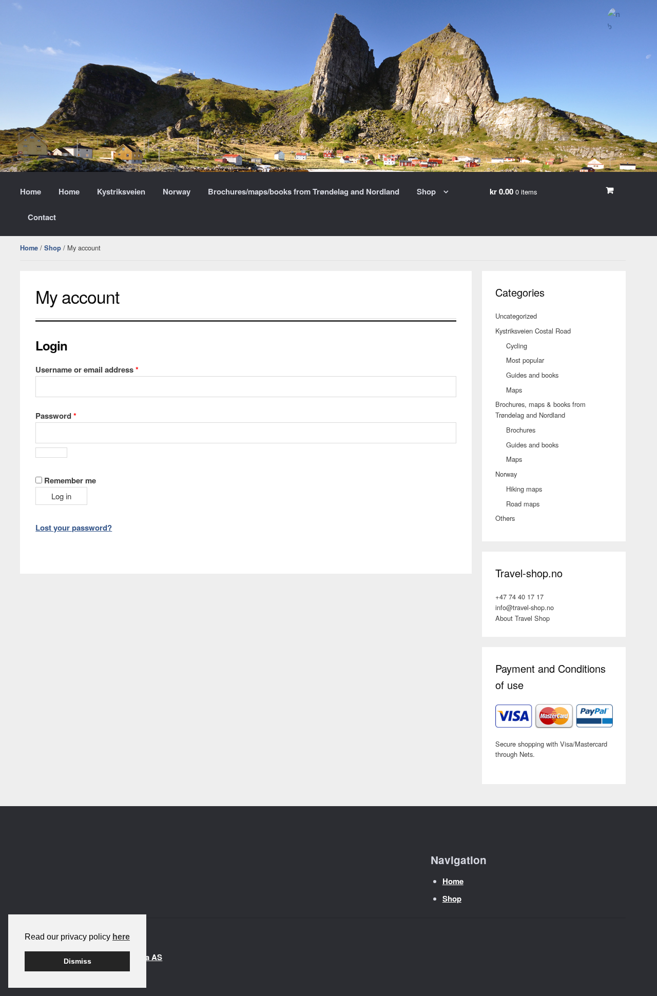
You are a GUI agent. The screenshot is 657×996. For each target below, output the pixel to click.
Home (30, 191)
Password (72, 415)
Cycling (516, 345)
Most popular (525, 360)
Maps (514, 390)
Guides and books (532, 375)
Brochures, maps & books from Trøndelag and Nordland (540, 409)
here (121, 936)
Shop (426, 191)
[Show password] (51, 452)
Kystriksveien (121, 191)
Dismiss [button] (77, 961)
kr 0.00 (513, 191)
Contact (42, 217)
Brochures (520, 430)
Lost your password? (73, 527)
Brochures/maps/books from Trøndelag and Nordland (303, 191)
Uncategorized (516, 316)
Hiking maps (524, 489)
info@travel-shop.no (524, 607)
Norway (176, 191)
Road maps (522, 504)
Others (505, 518)
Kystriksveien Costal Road (533, 331)
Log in (61, 496)
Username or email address (103, 369)
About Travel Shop (522, 618)
